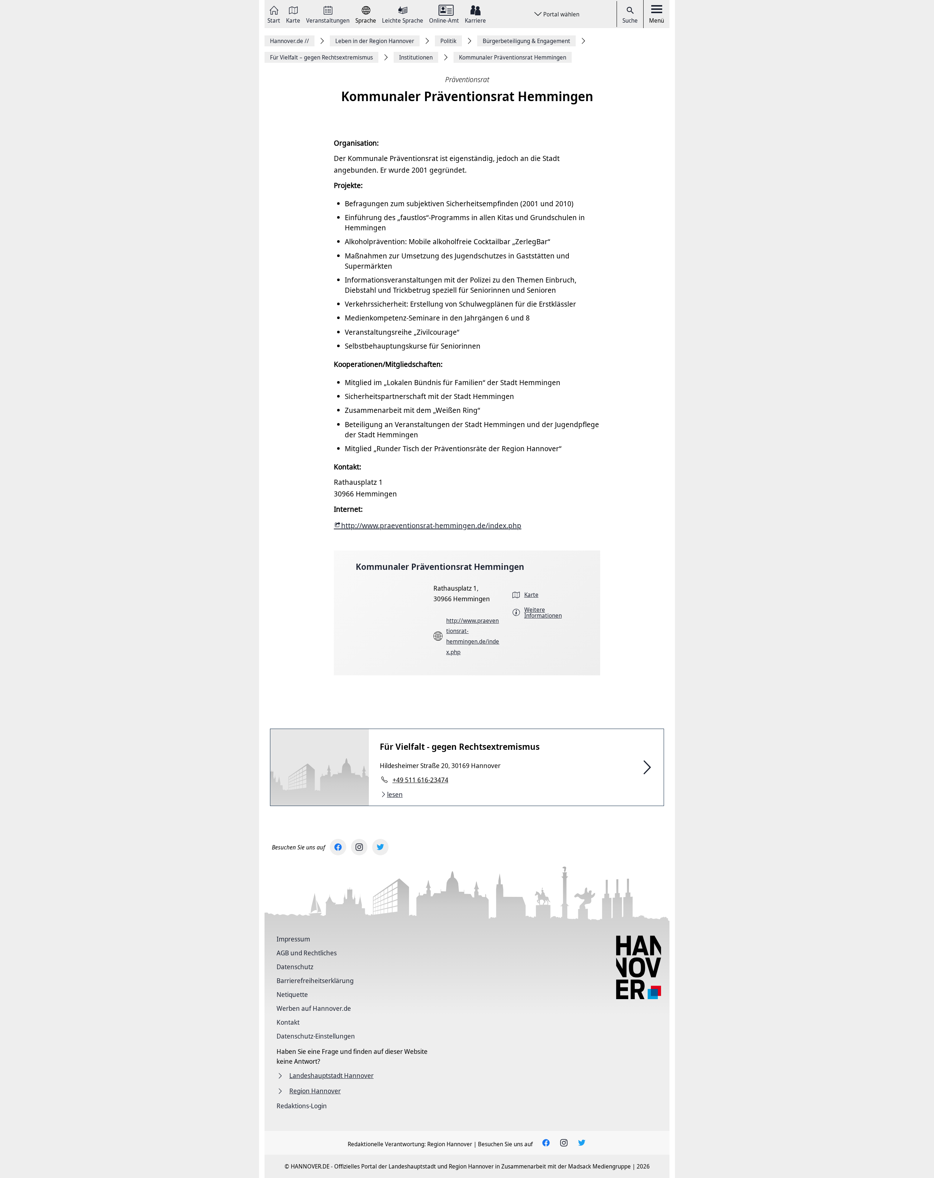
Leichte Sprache (402, 19)
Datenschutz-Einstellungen (316, 1036)
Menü (656, 20)
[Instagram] (359, 847)
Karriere (475, 19)
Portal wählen (561, 14)
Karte (293, 19)
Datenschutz (295, 966)
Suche (630, 20)
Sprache (365, 19)
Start (273, 19)
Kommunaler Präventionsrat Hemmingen (440, 566)
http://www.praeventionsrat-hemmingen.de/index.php (431, 525)
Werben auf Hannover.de (314, 1008)
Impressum (293, 939)
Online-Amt (444, 19)
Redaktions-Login (302, 1105)
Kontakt (288, 1022)
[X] (380, 847)
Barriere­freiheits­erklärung (315, 980)
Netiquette (292, 994)
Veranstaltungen (328, 19)
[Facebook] (338, 847)
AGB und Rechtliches (307, 952)
